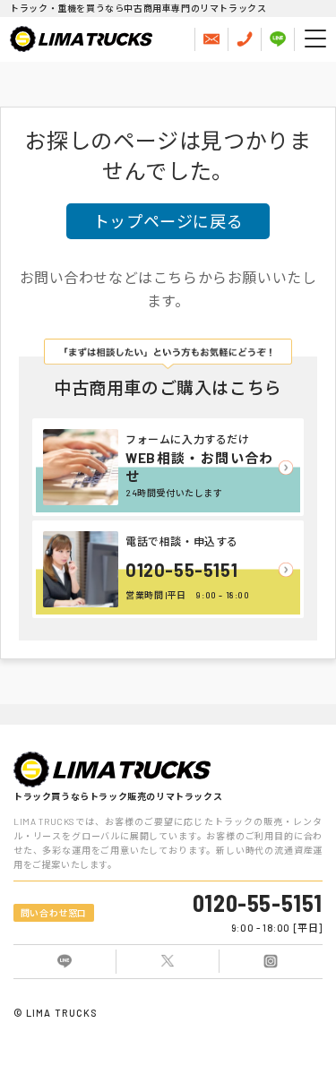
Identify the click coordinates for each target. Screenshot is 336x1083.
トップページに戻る (168, 221)
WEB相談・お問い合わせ (199, 467)
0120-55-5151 (181, 569)
